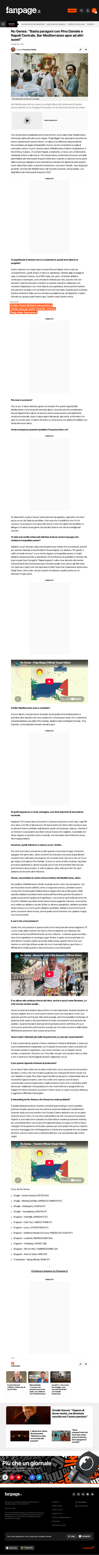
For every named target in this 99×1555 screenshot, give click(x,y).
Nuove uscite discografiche (33, 24)
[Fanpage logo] (20, 10)
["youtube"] (18, 1477)
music (12, 24)
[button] (86, 49)
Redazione (56, 1521)
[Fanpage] (13, 1494)
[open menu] (3, 24)
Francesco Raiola (29, 49)
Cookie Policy (57, 1514)
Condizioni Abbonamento (61, 1517)
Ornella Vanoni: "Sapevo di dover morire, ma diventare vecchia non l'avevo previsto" (70, 1413)
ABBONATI (72, 10)
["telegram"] (39, 1477)
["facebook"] (32, 1477)
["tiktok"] (5, 1477)
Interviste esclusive (76, 24)
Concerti (90, 24)
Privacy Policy (57, 1510)
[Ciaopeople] (88, 1548)
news (13, 1358)
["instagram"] (12, 1477)
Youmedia (55, 1502)
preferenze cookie (59, 1525)
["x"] (25, 1477)
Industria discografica (56, 24)
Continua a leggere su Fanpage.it (49, 1271)
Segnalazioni (57, 1506)
